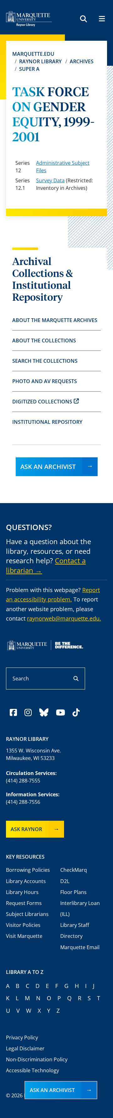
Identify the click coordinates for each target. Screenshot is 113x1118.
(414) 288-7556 (23, 801)
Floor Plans (73, 892)
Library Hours (22, 892)
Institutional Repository (47, 422)
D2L (64, 881)
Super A (29, 68)
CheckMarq (73, 869)
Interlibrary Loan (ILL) (80, 909)
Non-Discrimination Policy (36, 1059)
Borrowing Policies (28, 869)
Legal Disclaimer (25, 1048)
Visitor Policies (23, 925)
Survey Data (50, 180)
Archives (82, 61)
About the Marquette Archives (54, 320)
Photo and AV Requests (44, 381)
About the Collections (44, 340)
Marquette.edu (33, 53)
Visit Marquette (24, 936)
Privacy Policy (22, 1037)
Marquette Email (80, 947)
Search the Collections (45, 360)
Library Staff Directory (74, 930)
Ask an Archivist (48, 466)
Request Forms (24, 903)
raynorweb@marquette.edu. (64, 618)
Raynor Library (40, 61)
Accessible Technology (32, 1070)
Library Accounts (26, 881)
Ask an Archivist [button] (52, 1090)
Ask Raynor (26, 829)
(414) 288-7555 (23, 780)
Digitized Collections (42, 401)
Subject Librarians (27, 914)
